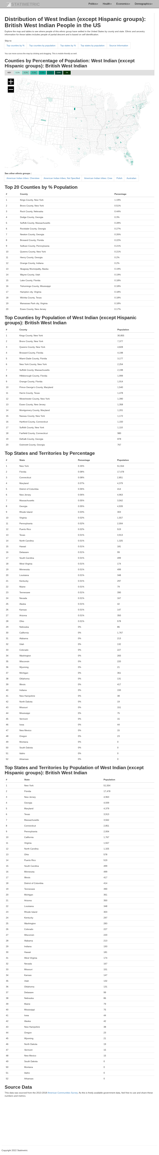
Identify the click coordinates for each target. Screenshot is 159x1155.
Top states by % (68, 45)
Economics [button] (122, 3)
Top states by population (92, 45)
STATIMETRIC (25, 4)
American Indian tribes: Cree (98, 178)
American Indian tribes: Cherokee (23, 178)
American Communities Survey (63, 1092)
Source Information (118, 45)
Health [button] (106, 3)
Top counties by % (15, 45)
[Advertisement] (79, 1119)
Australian (131, 178)
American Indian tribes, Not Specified (62, 178)
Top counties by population (42, 45)
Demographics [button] (143, 3)
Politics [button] (93, 3)
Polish (119, 178)
